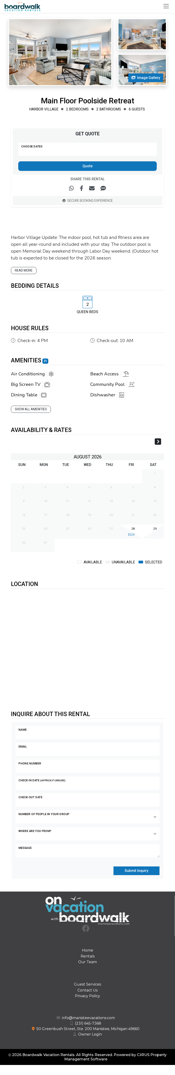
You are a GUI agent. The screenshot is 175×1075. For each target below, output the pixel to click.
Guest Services (87, 984)
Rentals (88, 956)
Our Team (87, 962)
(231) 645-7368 (88, 1023)
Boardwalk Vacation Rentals (48, 1055)
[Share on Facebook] (81, 188)
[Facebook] (85, 930)
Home (87, 950)
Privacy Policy (87, 996)
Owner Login (90, 1034)
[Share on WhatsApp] (71, 188)
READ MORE (24, 270)
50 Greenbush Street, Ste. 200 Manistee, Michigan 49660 (87, 1029)
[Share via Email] (92, 188)
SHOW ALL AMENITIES (31, 409)
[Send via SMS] (103, 188)
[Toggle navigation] (166, 6)
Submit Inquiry (136, 870)
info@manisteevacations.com (88, 1018)
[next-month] (158, 442)
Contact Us (87, 990)
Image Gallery (148, 78)
